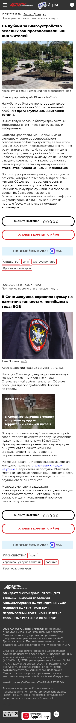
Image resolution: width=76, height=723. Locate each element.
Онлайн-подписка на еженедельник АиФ (34, 603)
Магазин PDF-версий (34, 598)
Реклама (9, 598)
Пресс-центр (51, 593)
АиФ (24, 361)
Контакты (41, 608)
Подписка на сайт (17, 608)
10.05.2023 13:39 (11, 14)
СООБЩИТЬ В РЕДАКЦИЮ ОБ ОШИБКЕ (29, 618)
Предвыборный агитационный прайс (32, 613)
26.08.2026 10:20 (12, 284)
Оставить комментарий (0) (38, 234)
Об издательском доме (21, 593)
